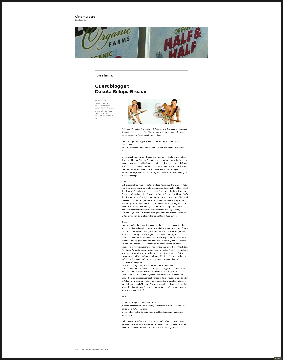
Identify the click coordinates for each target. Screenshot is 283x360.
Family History (100, 103)
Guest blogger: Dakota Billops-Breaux (120, 88)
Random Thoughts (107, 108)
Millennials (104, 113)
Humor (108, 103)
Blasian (97, 111)
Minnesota (99, 116)
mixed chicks (108, 116)
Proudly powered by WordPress (97, 349)
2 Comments (99, 119)
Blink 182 (104, 111)
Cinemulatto (85, 16)
